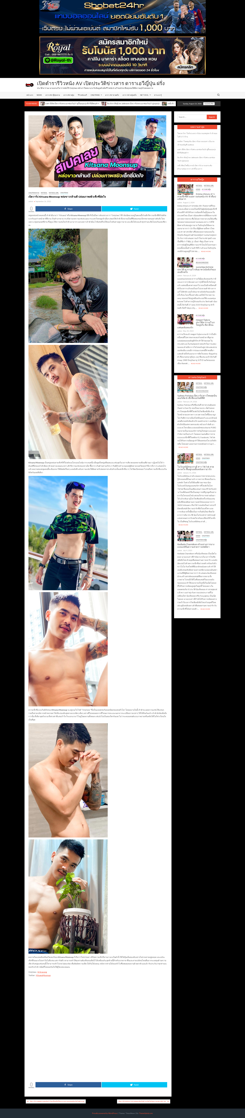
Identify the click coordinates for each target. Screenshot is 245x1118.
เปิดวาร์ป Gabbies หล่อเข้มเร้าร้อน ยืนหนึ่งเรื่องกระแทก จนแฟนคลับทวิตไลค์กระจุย (57, 1101)
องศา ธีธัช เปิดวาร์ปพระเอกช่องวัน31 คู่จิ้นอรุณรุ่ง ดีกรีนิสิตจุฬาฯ (196, 151)
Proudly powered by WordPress (104, 1113)
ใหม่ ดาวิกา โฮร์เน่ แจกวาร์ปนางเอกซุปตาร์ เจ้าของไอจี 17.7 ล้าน (197, 135)
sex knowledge (202, 262)
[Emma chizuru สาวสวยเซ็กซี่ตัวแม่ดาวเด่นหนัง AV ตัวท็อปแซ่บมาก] (185, 189)
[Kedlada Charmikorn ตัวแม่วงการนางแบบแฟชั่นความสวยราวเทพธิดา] (185, 536)
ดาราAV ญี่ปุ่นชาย (53, 95)
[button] (50, 988)
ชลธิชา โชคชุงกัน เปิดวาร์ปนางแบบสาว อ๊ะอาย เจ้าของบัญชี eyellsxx (195, 143)
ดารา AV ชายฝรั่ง (112, 95)
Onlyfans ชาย (33, 193)
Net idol (144, 95)
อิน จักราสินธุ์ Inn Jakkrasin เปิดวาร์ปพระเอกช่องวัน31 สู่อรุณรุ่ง (61, 103)
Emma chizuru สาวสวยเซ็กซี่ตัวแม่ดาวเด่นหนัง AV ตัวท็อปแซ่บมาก (196, 196)
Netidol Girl (54, 193)
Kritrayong (42, 972)
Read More (206, 251)
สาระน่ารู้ (158, 95)
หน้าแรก (29, 95)
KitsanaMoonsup (43, 975)
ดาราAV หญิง (69, 95)
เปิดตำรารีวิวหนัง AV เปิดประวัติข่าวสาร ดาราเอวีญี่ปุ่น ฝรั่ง (101, 83)
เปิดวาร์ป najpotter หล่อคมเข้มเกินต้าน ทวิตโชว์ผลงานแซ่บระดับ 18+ (142, 1101)
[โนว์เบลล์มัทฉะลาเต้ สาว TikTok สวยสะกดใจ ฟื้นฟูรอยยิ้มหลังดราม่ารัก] (185, 458)
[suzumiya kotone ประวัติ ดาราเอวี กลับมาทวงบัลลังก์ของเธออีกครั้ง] (185, 262)
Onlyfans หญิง (201, 387)
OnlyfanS (95, 95)
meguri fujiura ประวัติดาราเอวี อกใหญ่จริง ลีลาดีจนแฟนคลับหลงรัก (196, 323)
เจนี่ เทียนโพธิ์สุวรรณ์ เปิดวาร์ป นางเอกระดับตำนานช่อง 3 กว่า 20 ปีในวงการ (127, 103)
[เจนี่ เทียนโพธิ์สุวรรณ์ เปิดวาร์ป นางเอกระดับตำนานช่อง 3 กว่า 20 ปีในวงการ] (92, 103)
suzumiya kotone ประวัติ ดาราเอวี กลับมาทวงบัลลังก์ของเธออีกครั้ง (196, 269)
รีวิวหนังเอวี (82, 95)
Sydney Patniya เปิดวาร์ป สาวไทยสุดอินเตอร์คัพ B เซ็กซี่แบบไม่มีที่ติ (197, 397)
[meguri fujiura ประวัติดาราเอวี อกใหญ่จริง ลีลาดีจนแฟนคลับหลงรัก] (185, 319)
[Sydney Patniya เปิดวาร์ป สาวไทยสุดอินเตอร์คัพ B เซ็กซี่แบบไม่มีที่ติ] (185, 387)
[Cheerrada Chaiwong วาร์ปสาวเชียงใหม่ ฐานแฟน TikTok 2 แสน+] (164, 103)
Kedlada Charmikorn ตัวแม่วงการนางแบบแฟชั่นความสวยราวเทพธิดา (195, 545)
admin (30, 201)
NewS (39, 95)
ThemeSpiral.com (146, 1113)
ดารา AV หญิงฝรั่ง (130, 95)
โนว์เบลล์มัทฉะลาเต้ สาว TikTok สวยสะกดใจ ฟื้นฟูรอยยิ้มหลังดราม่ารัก (195, 468)
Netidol (44, 193)
